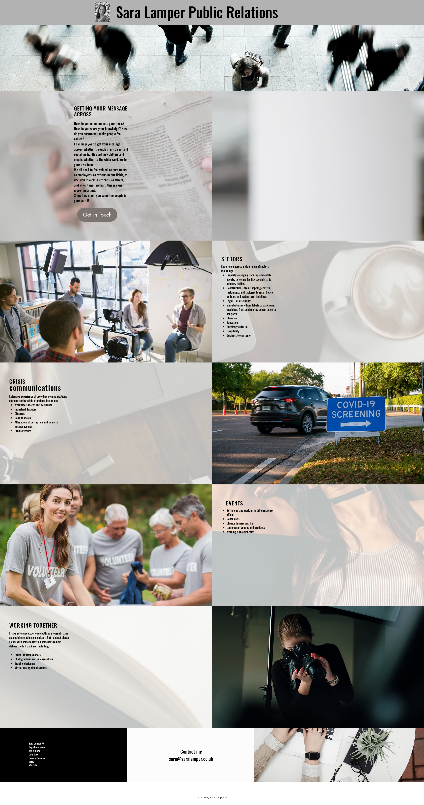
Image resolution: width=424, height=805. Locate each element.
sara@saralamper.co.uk (191, 758)
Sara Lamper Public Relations (197, 11)
